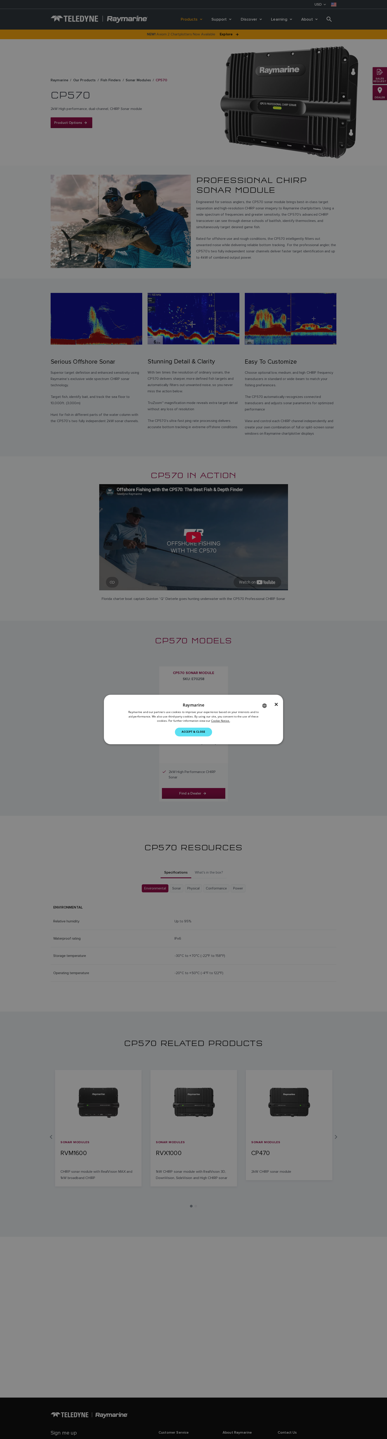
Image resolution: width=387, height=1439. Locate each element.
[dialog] (193, 719)
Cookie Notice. (220, 721)
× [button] (276, 704)
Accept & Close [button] (193, 732)
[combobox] (264, 705)
